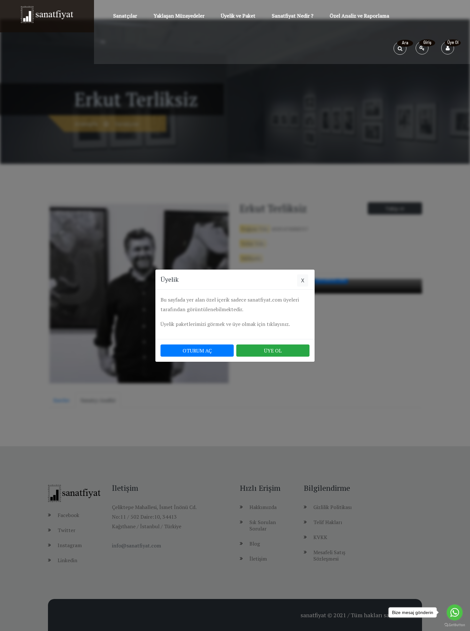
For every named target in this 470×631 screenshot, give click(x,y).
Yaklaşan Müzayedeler (179, 15)
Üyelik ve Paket (238, 15)
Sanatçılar (125, 15)
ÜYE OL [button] (273, 350)
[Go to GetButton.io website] (454, 625)
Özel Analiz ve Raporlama (359, 15)
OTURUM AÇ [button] (197, 350)
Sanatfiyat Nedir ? (292, 15)
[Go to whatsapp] (455, 612)
